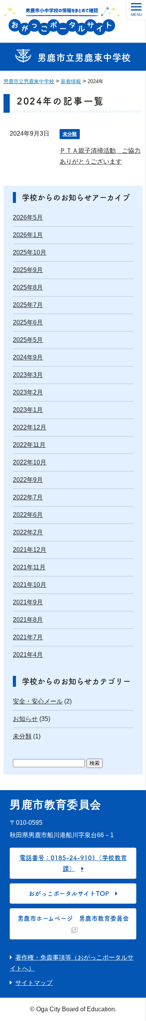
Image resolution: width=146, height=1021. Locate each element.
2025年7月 (28, 305)
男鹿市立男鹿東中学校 (84, 57)
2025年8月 (28, 287)
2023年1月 (28, 410)
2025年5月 (28, 340)
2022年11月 (29, 445)
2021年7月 (28, 637)
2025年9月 (28, 270)
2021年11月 (29, 567)
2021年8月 (28, 619)
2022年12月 (29, 427)
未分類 (70, 134)
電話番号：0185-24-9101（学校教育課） (73, 863)
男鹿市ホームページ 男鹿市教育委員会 (73, 918)
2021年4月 (28, 654)
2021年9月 (28, 602)
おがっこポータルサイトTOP (68, 893)
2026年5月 (28, 217)
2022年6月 (28, 514)
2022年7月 (28, 497)
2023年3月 (28, 375)
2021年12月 (29, 549)
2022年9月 (28, 479)
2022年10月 (29, 462)
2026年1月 (28, 235)
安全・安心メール (38, 701)
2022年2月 (28, 532)
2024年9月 (28, 357)
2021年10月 (29, 584)
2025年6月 (28, 322)
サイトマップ (34, 982)
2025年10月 (29, 252)
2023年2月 (28, 392)
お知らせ (25, 719)
